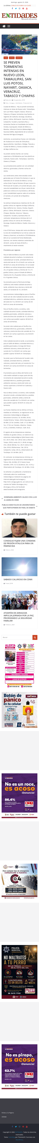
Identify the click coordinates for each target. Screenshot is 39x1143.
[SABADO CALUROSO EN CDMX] (19, 559)
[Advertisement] (19, 750)
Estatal (12, 58)
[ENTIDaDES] (4, 26)
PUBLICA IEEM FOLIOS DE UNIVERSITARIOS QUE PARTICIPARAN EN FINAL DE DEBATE (18, 506)
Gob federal (19, 103)
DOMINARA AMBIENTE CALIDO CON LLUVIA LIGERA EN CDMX (20, 498)
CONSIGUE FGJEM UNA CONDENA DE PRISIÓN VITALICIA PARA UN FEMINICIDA (19, 543)
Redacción (8, 100)
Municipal (19, 58)
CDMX (5, 58)
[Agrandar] (35, 646)
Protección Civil (27, 103)
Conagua (12, 103)
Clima (6, 103)
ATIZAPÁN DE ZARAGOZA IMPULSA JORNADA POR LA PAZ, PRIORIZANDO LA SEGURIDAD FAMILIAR (19, 617)
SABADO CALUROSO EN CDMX (18, 579)
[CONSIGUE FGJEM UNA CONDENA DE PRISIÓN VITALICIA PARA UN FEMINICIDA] (19, 520)
